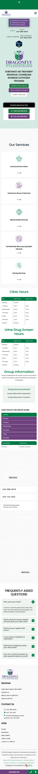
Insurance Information (19, 166)
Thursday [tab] (6, 430)
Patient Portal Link (19, 95)
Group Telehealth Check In (19, 90)
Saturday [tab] (6, 438)
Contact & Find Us (8, 742)
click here (25, 572)
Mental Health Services (19, 220)
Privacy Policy (28, 760)
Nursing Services (19, 273)
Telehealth (5, 692)
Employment (5, 735)
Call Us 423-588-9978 (20, 111)
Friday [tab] (5, 434)
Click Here (13, 477)
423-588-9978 (9, 489)
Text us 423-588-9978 (20, 116)
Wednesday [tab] (7, 426)
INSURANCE (5, 732)
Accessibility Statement (25, 763)
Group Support (7, 699)
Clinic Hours (5, 739)
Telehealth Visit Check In (19, 86)
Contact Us (14, 772)
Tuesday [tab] (6, 422)
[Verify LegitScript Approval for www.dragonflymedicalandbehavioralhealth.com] (19, 44)
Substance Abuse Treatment (19, 193)
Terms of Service (10, 763)
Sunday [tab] (5, 415)
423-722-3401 (8, 496)
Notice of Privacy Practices (12, 760)
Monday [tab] (5, 418)
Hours (3, 729)
